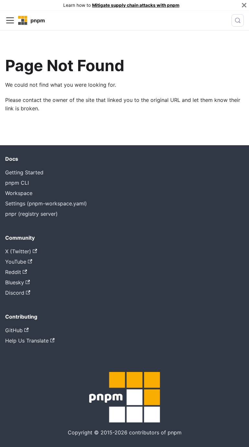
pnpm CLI (17, 183)
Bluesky (14, 282)
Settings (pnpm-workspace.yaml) (46, 203)
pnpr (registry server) (31, 214)
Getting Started (24, 172)
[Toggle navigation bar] (10, 20)
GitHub (14, 330)
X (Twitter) (18, 251)
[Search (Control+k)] (237, 20)
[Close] (244, 5)
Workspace (18, 193)
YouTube (15, 261)
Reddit (13, 272)
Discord (14, 292)
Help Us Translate (27, 340)
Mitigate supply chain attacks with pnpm (135, 5)
